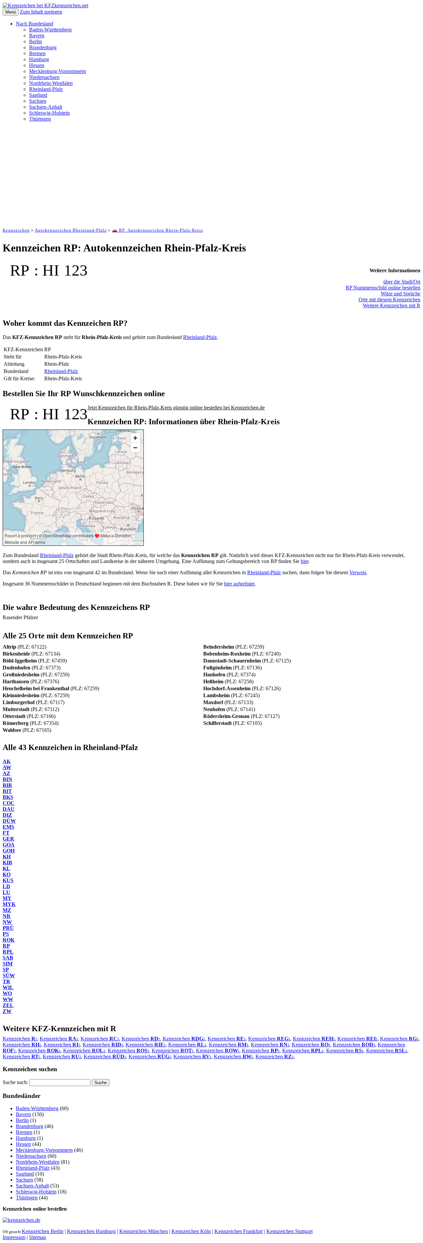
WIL (8, 987)
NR (7, 916)
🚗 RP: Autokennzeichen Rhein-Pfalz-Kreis (157, 230)
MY (7, 898)
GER (8, 839)
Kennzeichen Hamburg (91, 1231)
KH (7, 856)
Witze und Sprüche (400, 293)
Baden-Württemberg (50, 29)
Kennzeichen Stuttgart (289, 1231)
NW (7, 922)
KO (7, 874)
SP (6, 969)
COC (9, 803)
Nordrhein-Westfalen (51, 83)
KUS (8, 880)
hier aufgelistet (239, 583)
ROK (9, 940)
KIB (7, 862)
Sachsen (37, 101)
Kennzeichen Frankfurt (238, 1231)
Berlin (35, 41)
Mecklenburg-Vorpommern (57, 71)
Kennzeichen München (143, 1231)
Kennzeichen (16, 230)
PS (6, 934)
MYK (9, 904)
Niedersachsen (44, 77)
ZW (7, 1011)
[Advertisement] (211, 173)
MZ (7, 910)
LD (6, 886)
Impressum (14, 1237)
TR (6, 981)
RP (19, 270)
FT (6, 833)
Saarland (38, 95)
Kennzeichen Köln (191, 1231)
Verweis (357, 572)
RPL (8, 952)
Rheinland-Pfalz (46, 89)
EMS (8, 827)
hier (304, 561)
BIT (7, 791)
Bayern (36, 35)
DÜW (9, 821)
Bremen (37, 53)
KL (6, 868)
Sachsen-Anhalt (45, 107)
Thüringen (40, 119)
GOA (9, 845)
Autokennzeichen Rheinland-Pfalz (71, 230)
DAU (9, 809)
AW (7, 767)
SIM (8, 963)
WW (8, 999)
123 (76, 270)
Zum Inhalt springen (41, 12)
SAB (8, 957)
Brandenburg (43, 47)
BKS (8, 797)
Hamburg (39, 59)
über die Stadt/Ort (401, 281)
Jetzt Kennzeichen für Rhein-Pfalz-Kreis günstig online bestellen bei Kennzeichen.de (176, 407)
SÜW (9, 975)
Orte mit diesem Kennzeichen (389, 299)
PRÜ (8, 928)
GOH (9, 850)
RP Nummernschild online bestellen (383, 287)
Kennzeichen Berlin (42, 1231)
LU (6, 892)
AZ (6, 773)
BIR (7, 785)
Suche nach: (15, 1082)
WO (7, 993)
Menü (10, 12)
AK (7, 761)
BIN (7, 779)
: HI (46, 270)
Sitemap (37, 1237)
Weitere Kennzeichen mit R (391, 305)
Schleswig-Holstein (49, 113)
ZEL (8, 1005)
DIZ (7, 815)
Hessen (36, 65)
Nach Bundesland (34, 23)
